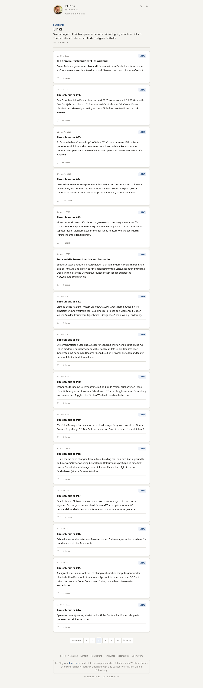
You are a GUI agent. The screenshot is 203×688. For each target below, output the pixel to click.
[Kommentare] (58, 78)
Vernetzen (73, 655)
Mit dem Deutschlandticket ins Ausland (82, 61)
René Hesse (75, 663)
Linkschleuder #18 (69, 454)
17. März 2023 (64, 377)
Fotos (63, 655)
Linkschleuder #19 (69, 420)
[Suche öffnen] (140, 6)
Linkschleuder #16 (69, 534)
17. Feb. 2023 (64, 529)
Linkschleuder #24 (69, 179)
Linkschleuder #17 (69, 496)
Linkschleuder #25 (69, 137)
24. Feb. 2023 (64, 491)
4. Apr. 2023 (63, 254)
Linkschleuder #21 (69, 339)
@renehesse (71, 9)
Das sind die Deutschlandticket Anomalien (84, 259)
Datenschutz (123, 655)
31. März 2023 (64, 296)
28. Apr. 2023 (64, 90)
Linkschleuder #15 (69, 568)
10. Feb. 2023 (64, 563)
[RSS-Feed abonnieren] (147, 6)
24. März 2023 (64, 334)
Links (142, 56)
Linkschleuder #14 (69, 610)
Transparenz (96, 655)
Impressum (137, 655)
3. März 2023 (63, 448)
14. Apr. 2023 (64, 174)
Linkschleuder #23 (69, 217)
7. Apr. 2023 (63, 212)
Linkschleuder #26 (69, 95)
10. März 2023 (64, 414)
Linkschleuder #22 (69, 301)
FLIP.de (70, 6)
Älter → (127, 640)
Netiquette (110, 655)
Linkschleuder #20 (69, 382)
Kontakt (84, 655)
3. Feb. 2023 (63, 605)
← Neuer (76, 640)
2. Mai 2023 (63, 56)
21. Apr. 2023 (64, 132)
